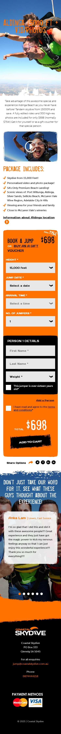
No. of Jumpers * (18, 313)
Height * (12, 259)
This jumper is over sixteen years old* (33, 387)
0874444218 (30, 676)
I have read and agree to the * (34, 408)
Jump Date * (15, 277)
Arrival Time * (16, 295)
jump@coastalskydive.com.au (30, 663)
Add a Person (45, 400)
